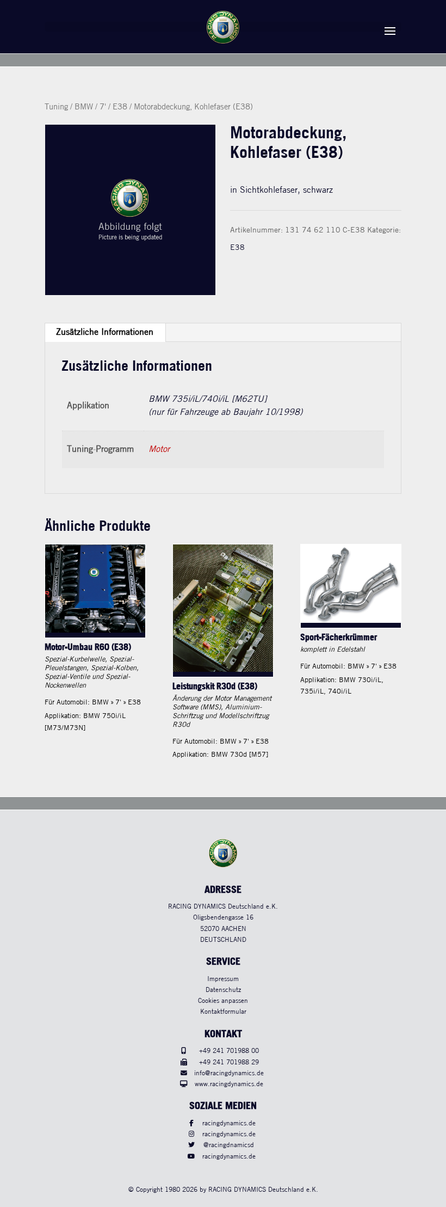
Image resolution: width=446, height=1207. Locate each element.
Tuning (56, 107)
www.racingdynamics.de (229, 1084)
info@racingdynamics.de (229, 1073)
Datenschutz (223, 990)
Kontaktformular (223, 1011)
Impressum (223, 979)
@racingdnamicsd (228, 1145)
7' (103, 107)
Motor (159, 449)
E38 (120, 107)
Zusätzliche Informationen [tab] (104, 332)
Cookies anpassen (223, 1000)
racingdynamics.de (229, 1123)
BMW (84, 107)
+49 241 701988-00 (229, 1051)
